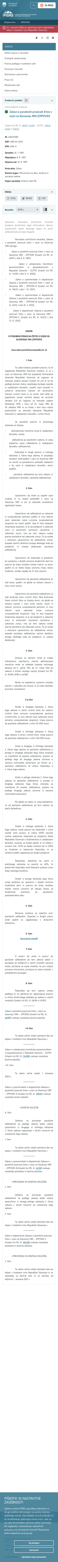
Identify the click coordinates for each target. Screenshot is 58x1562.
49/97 (24, 125)
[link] (9, 22)
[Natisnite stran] (53, 37)
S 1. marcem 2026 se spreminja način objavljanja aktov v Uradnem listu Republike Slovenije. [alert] (30, 28)
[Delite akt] (47, 38)
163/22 (16, 129)
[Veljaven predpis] (6, 111)
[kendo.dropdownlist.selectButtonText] (37, 209)
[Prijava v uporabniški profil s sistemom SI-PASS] (47, 5)
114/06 (31, 125)
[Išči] (33, 5)
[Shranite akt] (42, 38)
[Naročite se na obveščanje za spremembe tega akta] (36, 37)
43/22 (7, 129)
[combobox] (28, 209)
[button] (29, 100)
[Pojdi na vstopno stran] (9, 6)
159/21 (48, 125)
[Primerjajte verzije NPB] (45, 209)
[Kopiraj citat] (26, 100)
